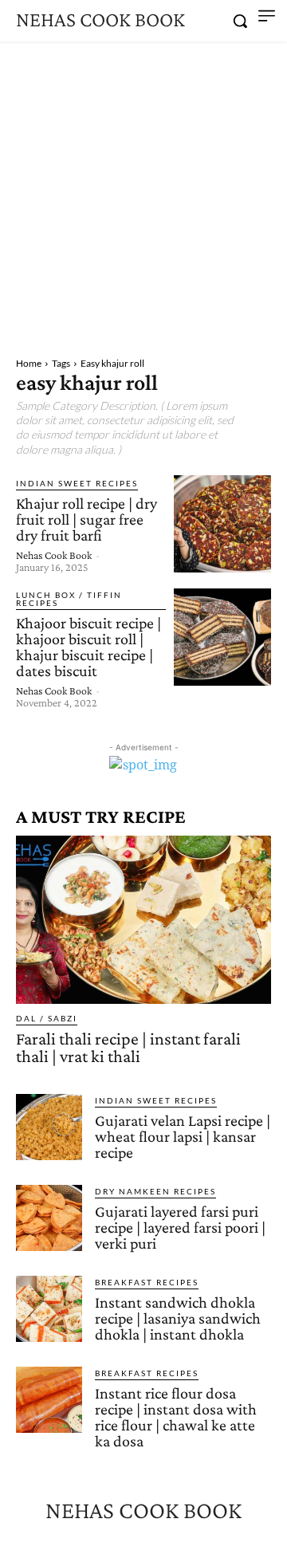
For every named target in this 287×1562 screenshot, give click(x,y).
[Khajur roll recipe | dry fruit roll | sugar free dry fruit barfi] (222, 523)
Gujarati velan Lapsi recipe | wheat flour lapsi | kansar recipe (182, 1136)
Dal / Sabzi (46, 1018)
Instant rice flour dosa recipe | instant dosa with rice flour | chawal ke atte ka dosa (176, 1417)
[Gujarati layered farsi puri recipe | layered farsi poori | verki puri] (49, 1218)
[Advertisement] (143, 192)
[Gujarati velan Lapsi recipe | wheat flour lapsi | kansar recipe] (49, 1127)
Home (28, 363)
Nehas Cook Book (54, 555)
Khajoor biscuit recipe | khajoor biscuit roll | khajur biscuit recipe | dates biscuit (88, 646)
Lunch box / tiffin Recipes (69, 599)
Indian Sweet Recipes (77, 483)
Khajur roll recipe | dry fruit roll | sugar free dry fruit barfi (86, 519)
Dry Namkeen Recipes (155, 1191)
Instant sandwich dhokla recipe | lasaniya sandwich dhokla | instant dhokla (178, 1318)
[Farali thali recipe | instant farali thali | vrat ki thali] (143, 920)
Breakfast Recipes (147, 1282)
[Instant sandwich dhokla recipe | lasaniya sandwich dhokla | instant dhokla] (49, 1309)
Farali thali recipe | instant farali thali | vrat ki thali (128, 1047)
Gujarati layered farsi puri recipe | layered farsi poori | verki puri (180, 1227)
